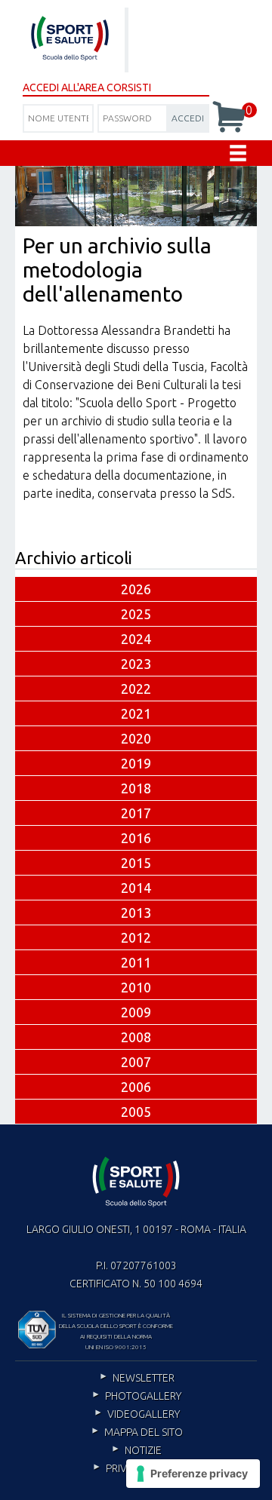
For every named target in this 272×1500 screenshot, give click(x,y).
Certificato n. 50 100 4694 (136, 1284)
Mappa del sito (143, 1432)
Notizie (143, 1450)
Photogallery (143, 1396)
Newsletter (144, 1378)
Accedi (188, 118)
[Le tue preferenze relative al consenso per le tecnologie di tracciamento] (193, 1473)
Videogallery (143, 1414)
